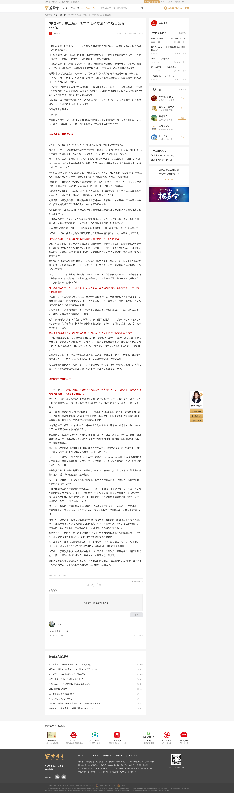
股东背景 (94, 756)
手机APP (197, 411)
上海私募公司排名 (146, 768)
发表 (136, 615)
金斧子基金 (104, 772)
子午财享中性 (149, 762)
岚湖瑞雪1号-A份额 (163, 155)
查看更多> (182, 33)
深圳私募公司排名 (83, 772)
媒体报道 (107, 756)
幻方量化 (138, 765)
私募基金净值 (124, 772)
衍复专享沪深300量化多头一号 (133, 762)
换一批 (181, 90)
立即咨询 (169, 179)
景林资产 (163, 116)
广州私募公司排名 (107, 768)
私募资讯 (131, 765)
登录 (162, 2)
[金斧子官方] (154, 128)
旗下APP (185, 2)
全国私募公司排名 (94, 768)
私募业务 (75, 8)
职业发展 (120, 756)
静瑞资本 (112, 762)
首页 (65, 8)
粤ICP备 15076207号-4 (88, 785)
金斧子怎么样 (114, 772)
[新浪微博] (63, 776)
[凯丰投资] (154, 137)
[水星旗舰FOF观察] (154, 98)
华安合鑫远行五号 (101, 762)
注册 (168, 2)
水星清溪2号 (82, 765)
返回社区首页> (137, 581)
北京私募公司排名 (133, 768)
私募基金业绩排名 (113, 765)
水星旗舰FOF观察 (167, 97)
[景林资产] (154, 118)
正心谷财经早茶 (166, 107)
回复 (133, 635)
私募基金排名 (95, 772)
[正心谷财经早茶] (154, 108)
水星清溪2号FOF (162, 160)
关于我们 (176, 2)
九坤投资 (124, 765)
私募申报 (133, 756)
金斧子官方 (164, 126)
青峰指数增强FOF (93, 765)
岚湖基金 (119, 762)
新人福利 (197, 420)
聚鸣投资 (146, 765)
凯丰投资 (163, 136)
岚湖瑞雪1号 (90, 762)
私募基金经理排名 (120, 768)
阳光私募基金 (82, 768)
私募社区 (90, 8)
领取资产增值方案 (151, 2)
